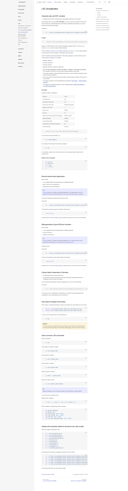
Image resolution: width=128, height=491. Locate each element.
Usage (98, 12)
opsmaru (45, 82)
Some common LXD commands (103, 27)
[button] (25, 6)
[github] (109, 2)
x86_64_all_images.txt (79, 84)
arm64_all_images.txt (50, 86)
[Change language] (100, 2)
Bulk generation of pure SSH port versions (103, 21)
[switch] (105, 2)
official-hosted (82, 80)
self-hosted (74, 80)
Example (99, 14)
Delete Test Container (102, 17)
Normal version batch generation (103, 19)
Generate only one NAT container (103, 10)
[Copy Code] (85, 32)
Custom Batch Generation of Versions (103, 23)
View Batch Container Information (103, 25)
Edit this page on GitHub (48, 474)
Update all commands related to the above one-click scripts (103, 29)
